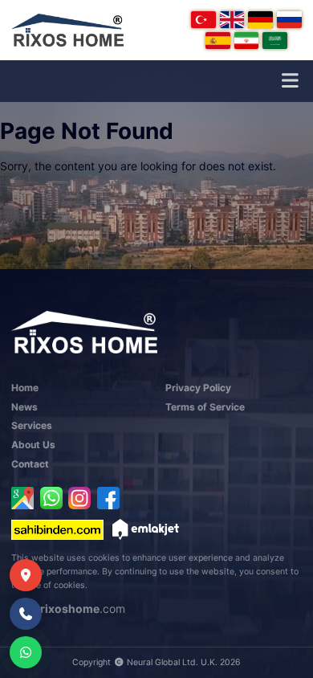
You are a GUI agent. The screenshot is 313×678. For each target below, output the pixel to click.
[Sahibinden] (57, 529)
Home (25, 388)
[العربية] (274, 40)
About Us (33, 445)
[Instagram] (79, 498)
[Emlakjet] (145, 529)
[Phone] (26, 614)
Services (31, 425)
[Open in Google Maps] (22, 498)
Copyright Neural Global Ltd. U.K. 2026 (156, 662)
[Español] (217, 40)
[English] (232, 19)
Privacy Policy (198, 388)
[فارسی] (246, 40)
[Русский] (289, 19)
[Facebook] (108, 498)
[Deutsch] (260, 19)
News (24, 407)
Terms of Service (205, 407)
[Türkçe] (203, 19)
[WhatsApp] (51, 498)
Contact (30, 464)
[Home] (67, 30)
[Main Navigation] (290, 81)
